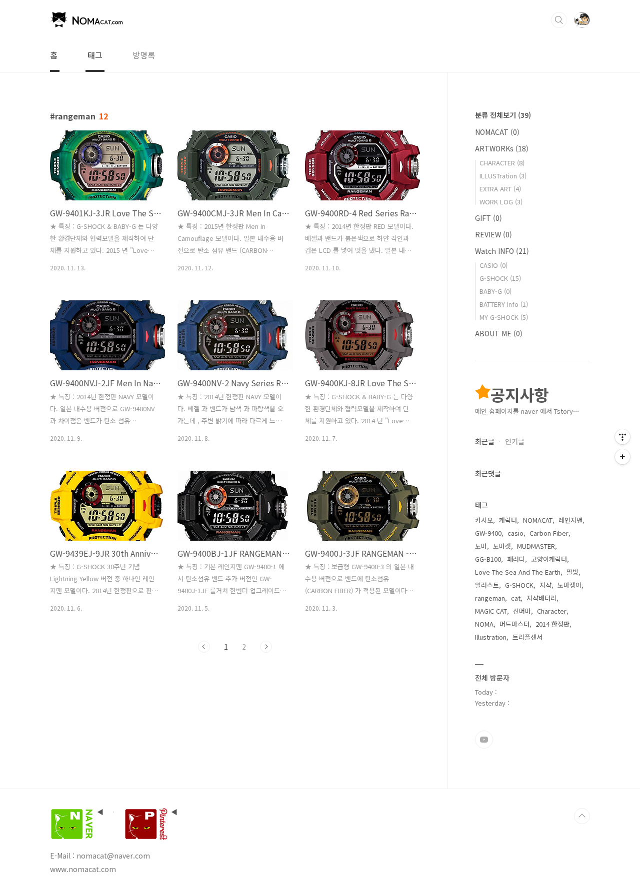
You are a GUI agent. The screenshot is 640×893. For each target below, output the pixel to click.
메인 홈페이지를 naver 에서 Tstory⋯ (527, 411)
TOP (582, 816)
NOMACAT (497, 132)
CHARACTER (502, 162)
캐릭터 (508, 520)
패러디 (516, 559)
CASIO (494, 265)
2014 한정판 (553, 624)
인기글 (514, 441)
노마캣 (502, 546)
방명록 (143, 55)
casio (516, 533)
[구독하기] (622, 456)
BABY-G (496, 291)
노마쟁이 (570, 585)
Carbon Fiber (549, 533)
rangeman (490, 598)
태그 (95, 55)
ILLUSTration (503, 175)
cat (515, 598)
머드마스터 (515, 624)
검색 (559, 19)
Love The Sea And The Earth (517, 572)
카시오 (484, 520)
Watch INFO (502, 251)
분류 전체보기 (503, 115)
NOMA (484, 624)
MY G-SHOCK (504, 317)
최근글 (484, 441)
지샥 (546, 585)
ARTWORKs (501, 148)
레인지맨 (570, 520)
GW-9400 (488, 533)
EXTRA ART (500, 188)
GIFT (488, 218)
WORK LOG (501, 201)
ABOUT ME (498, 333)
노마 (481, 546)
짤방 (572, 572)
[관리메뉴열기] (622, 436)
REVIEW (493, 234)
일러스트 (487, 585)
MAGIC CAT (491, 611)
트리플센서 (527, 637)
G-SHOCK (500, 278)
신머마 (522, 611)
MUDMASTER (536, 546)
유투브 (484, 740)
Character (551, 611)
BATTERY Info (504, 304)
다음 (266, 647)
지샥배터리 (541, 598)
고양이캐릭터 (549, 559)
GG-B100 (488, 559)
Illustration (490, 637)
